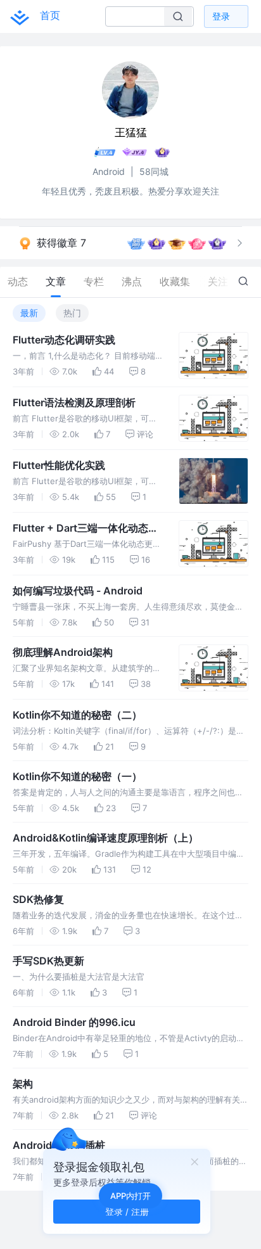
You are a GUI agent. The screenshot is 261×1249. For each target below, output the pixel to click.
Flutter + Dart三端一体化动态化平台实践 (85, 528)
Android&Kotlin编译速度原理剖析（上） (105, 837)
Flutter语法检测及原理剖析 (74, 402)
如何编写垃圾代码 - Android (78, 590)
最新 (29, 312)
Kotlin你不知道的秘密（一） (77, 776)
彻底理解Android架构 (63, 652)
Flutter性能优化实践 (59, 465)
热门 (72, 312)
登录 (221, 16)
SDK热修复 (38, 899)
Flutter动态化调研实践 (64, 339)
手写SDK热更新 (48, 960)
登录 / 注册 (127, 1211)
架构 (23, 1083)
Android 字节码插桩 (59, 1145)
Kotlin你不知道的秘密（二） (77, 714)
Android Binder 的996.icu (74, 1022)
